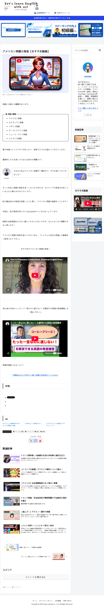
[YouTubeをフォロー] (40, 441)
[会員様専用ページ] (13, 30)
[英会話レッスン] (39, 30)
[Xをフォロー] (31, 441)
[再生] (76, 209)
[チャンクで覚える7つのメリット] (90, 30)
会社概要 (58, 601)
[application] (88, 203)
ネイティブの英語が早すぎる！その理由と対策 (11, 424)
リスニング (8, 431)
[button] (99, 50)
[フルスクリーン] (99, 209)
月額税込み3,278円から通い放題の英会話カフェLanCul (35, 375)
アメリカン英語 (19, 431)
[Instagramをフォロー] (36, 441)
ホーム (34, 601)
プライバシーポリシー (46, 601)
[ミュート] (96, 209)
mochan (87, 76)
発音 (37, 431)
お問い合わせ (67, 601)
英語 (43, 431)
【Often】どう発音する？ (32, 423)
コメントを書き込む (35, 577)
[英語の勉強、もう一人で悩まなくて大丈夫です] (65, 30)
